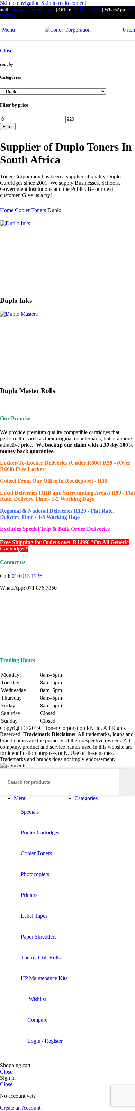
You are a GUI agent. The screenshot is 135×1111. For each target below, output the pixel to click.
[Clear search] (114, 782)
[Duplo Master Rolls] (19, 314)
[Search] (127, 782)
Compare (37, 1020)
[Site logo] (68, 30)
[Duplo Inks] (15, 223)
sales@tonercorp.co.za (33, 9)
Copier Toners (31, 210)
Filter (8, 126)
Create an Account (20, 1108)
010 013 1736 (87, 9)
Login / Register (45, 1041)
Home (7, 210)
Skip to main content (63, 3)
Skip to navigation (20, 3)
